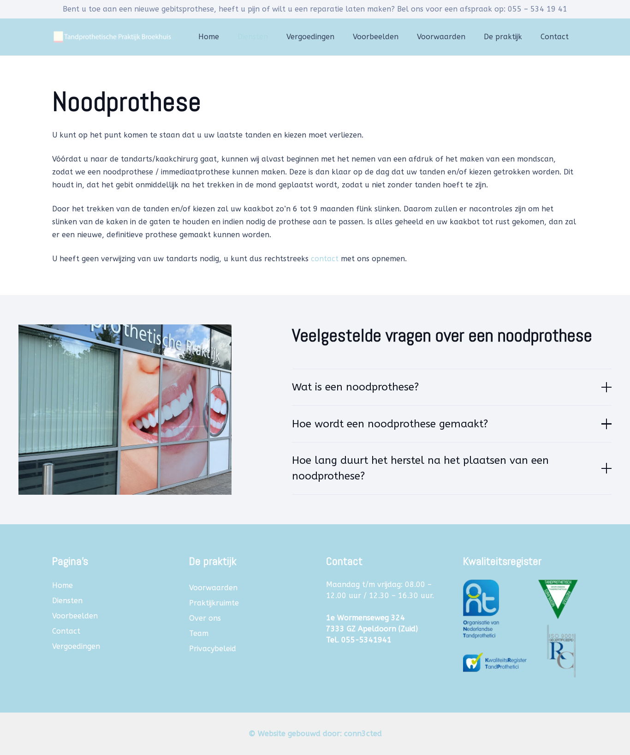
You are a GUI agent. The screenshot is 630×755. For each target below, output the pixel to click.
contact (325, 258)
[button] (272, 36)
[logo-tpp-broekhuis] (111, 37)
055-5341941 (366, 639)
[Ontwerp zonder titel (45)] (520, 625)
